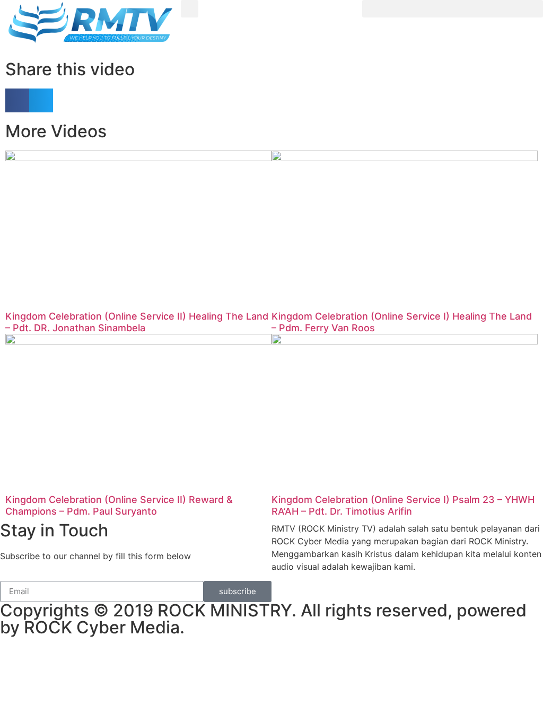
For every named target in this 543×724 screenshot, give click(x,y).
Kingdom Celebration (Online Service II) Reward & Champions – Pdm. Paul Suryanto (119, 505)
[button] (189, 8)
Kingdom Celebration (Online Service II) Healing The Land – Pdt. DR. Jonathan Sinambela (136, 322)
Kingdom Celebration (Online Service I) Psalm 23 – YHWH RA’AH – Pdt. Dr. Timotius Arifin (403, 505)
